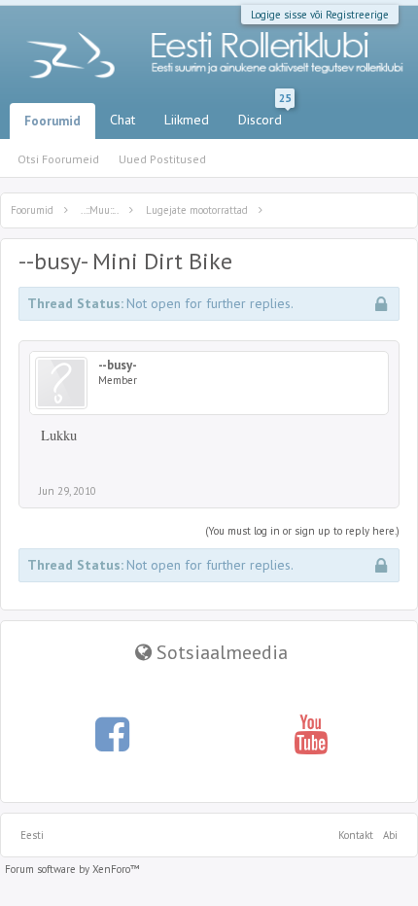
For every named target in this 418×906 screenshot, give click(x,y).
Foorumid (52, 121)
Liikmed (186, 119)
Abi (390, 835)
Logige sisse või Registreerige (320, 14)
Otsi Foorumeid (58, 159)
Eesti (32, 835)
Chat (122, 119)
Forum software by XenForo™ (72, 869)
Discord (264, 115)
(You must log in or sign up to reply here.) (302, 531)
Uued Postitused (162, 159)
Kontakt (355, 835)
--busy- (117, 365)
